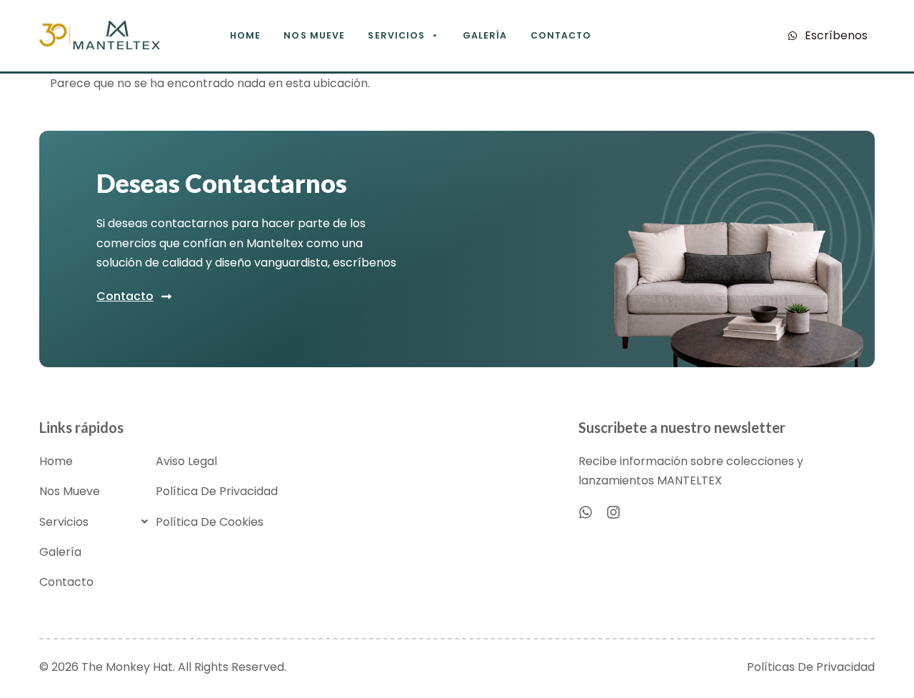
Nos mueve (314, 35)
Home (245, 35)
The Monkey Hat (127, 667)
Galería (485, 35)
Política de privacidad (217, 491)
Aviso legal (186, 461)
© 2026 (60, 667)
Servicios (396, 35)
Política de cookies (209, 522)
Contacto (561, 35)
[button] (97, 522)
